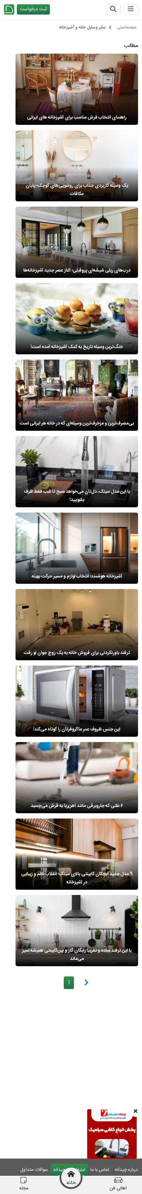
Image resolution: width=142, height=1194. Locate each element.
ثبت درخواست (33, 9)
